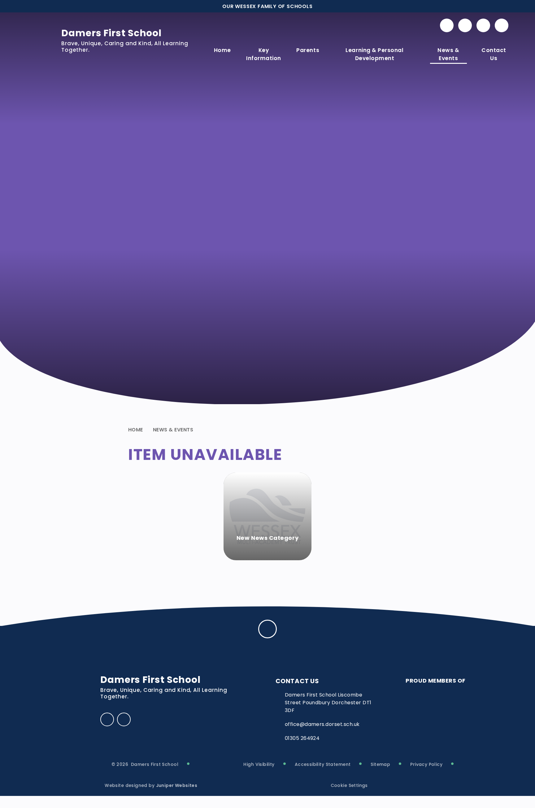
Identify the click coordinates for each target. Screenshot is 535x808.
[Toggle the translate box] (483, 25)
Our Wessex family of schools (267, 6)
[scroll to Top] (267, 629)
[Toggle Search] (501, 25)
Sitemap (380, 764)
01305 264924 (302, 738)
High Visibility (258, 764)
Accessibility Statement (323, 764)
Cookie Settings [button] (349, 785)
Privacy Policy (426, 764)
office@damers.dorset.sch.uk (322, 724)
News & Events (173, 429)
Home (135, 429)
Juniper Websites (177, 785)
